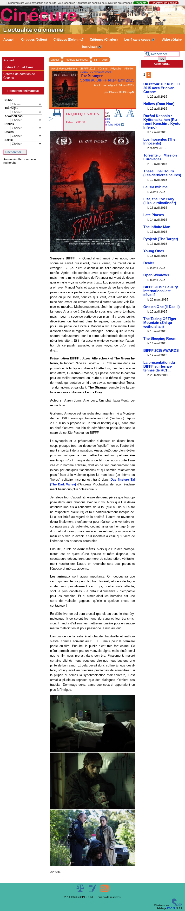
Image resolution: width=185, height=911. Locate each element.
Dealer (148, 263)
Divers (9, 132)
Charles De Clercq (120, 92)
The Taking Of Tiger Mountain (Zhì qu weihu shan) (159, 322)
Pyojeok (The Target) (160, 239)
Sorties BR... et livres (18, 67)
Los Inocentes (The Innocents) (159, 141)
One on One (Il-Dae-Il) (161, 307)
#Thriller (129, 68)
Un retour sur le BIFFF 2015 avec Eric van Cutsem (162, 88)
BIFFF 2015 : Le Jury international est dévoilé (160, 291)
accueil (55, 59)
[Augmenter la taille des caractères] (118, 115)
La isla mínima (155, 187)
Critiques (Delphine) (68, 39)
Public (9, 100)
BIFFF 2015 (101, 59)
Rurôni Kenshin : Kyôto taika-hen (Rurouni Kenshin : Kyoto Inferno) (161, 121)
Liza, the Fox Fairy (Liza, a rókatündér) (159, 201)
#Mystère (115, 68)
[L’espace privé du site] (93, 891)
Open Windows (156, 275)
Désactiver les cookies (164, 2)
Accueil (8, 39)
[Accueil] (92, 32)
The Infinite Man (156, 227)
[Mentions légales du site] (80, 891)
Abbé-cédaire (172, 39)
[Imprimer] (57, 115)
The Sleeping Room (159, 338)
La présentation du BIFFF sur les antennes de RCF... (159, 366)
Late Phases (153, 215)
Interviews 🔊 (92, 47)
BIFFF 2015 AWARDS (161, 350)
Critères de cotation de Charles (19, 76)
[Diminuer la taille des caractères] (130, 115)
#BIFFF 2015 (87, 68)
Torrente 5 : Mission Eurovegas (160, 157)
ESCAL (171, 908)
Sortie (9, 140)
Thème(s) (11, 108)
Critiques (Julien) (34, 39)
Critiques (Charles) (104, 39)
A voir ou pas (14, 116)
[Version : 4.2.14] (177, 905)
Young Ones (153, 251)
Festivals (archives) (76, 59)
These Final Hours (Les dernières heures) (162, 173)
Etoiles (9, 124)
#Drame (102, 68)
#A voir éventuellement (64, 68)
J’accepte (140, 2)
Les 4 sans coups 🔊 (139, 39)
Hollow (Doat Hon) (158, 104)
